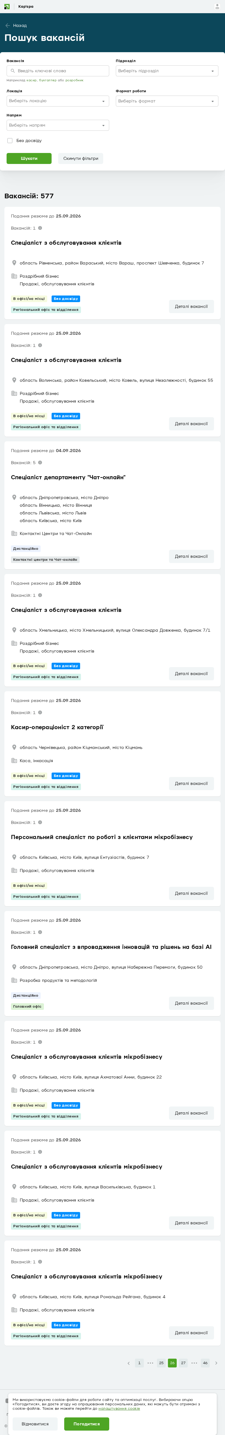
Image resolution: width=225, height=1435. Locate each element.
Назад (20, 25)
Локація (14, 91)
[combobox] (167, 70)
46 (205, 1363)
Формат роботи (131, 91)
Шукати (29, 158)
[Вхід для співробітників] (217, 6)
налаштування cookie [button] (119, 1408)
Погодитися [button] (87, 1424)
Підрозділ (126, 61)
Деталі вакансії (191, 306)
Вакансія (15, 61)
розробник (75, 80)
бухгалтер (48, 80)
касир (32, 80)
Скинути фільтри (80, 158)
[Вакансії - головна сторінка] (22, 6)
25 (161, 1363)
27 (183, 1363)
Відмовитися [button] (35, 1424)
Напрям (14, 115)
